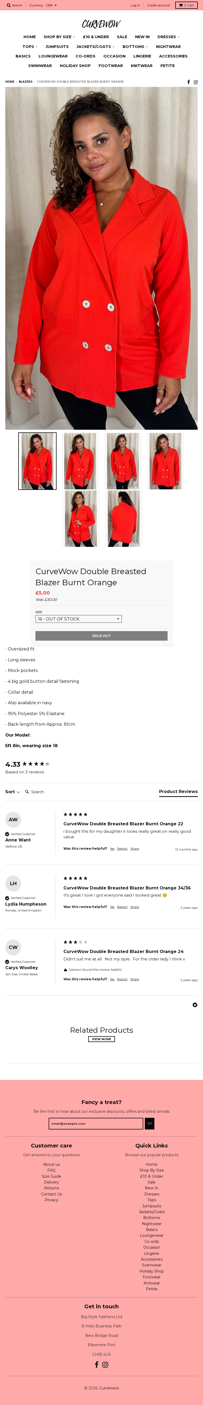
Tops (28, 46)
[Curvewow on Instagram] (196, 82)
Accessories (173, 56)
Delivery (51, 1182)
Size (38, 612)
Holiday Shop (75, 65)
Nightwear (168, 46)
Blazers (26, 81)
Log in (135, 5)
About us (51, 1164)
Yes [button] (112, 848)
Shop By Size (57, 36)
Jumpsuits (57, 46)
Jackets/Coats (94, 46)
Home (30, 36)
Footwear (111, 65)
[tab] (178, 793)
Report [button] (122, 848)
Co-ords (85, 56)
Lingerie (142, 56)
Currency (36, 5)
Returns (51, 1188)
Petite (167, 65)
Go (149, 1123)
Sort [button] (10, 791)
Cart (189, 5)
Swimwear (40, 65)
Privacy (51, 1200)
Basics (23, 56)
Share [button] (134, 848)
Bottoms (133, 46)
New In (142, 36)
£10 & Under (96, 36)
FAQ (51, 1170)
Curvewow (109, 1388)
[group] (33, 764)
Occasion (114, 56)
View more (101, 1039)
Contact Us (51, 1194)
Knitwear (142, 65)
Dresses (167, 36)
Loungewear (53, 56)
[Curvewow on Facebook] (188, 82)
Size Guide (51, 1176)
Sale (122, 36)
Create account (158, 5)
